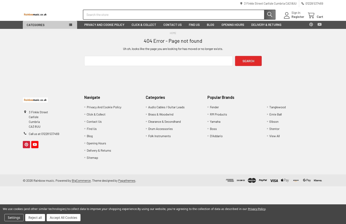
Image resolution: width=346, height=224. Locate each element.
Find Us (194, 24)
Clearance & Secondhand (164, 121)
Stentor (274, 129)
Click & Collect (144, 24)
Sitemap (92, 157)
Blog (210, 24)
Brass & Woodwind (160, 114)
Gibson (274, 121)
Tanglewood (277, 107)
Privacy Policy (256, 209)
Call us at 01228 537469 (44, 134)
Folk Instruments (159, 136)
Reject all (35, 217)
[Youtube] (319, 24)
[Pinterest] (311, 24)
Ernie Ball (275, 114)
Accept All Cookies (63, 217)
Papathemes (126, 180)
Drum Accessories (160, 129)
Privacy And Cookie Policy (104, 24)
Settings (14, 217)
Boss (213, 129)
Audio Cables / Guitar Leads (166, 107)
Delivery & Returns (266, 24)
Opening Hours (232, 24)
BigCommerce (81, 180)
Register (298, 16)
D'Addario (216, 136)
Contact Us (172, 24)
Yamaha (215, 121)
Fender (214, 107)
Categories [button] (35, 25)
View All (274, 136)
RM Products (218, 114)
